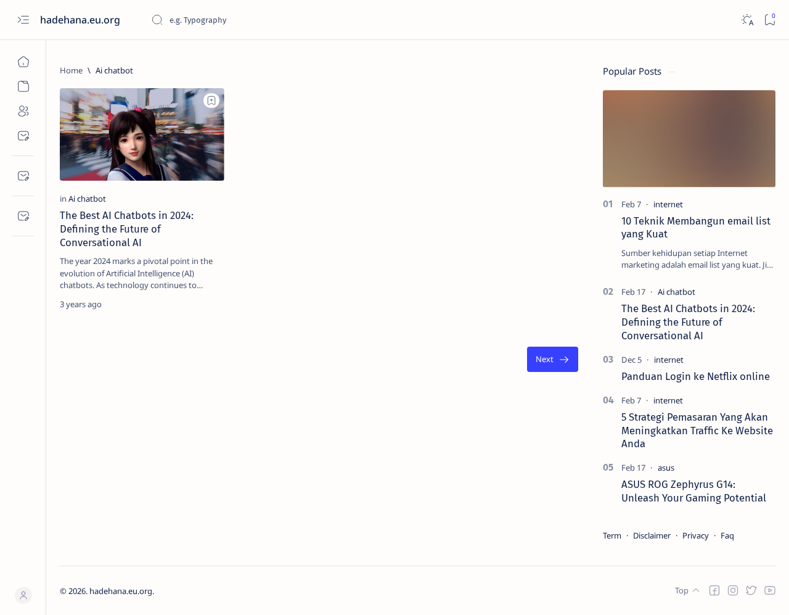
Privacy (695, 535)
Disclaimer (652, 535)
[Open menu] (23, 20)
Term (612, 535)
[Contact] (23, 216)
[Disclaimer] (23, 135)
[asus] (666, 468)
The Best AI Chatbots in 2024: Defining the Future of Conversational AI (127, 229)
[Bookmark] (769, 20)
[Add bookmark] (211, 100)
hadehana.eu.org (81, 20)
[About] (23, 111)
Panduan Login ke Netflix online (695, 376)
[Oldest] (552, 359)
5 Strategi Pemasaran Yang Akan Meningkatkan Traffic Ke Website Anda (697, 430)
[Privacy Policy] (23, 175)
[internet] (668, 204)
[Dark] (747, 20)
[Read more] (204, 304)
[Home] (23, 61)
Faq (727, 535)
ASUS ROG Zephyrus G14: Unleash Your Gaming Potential (693, 491)
